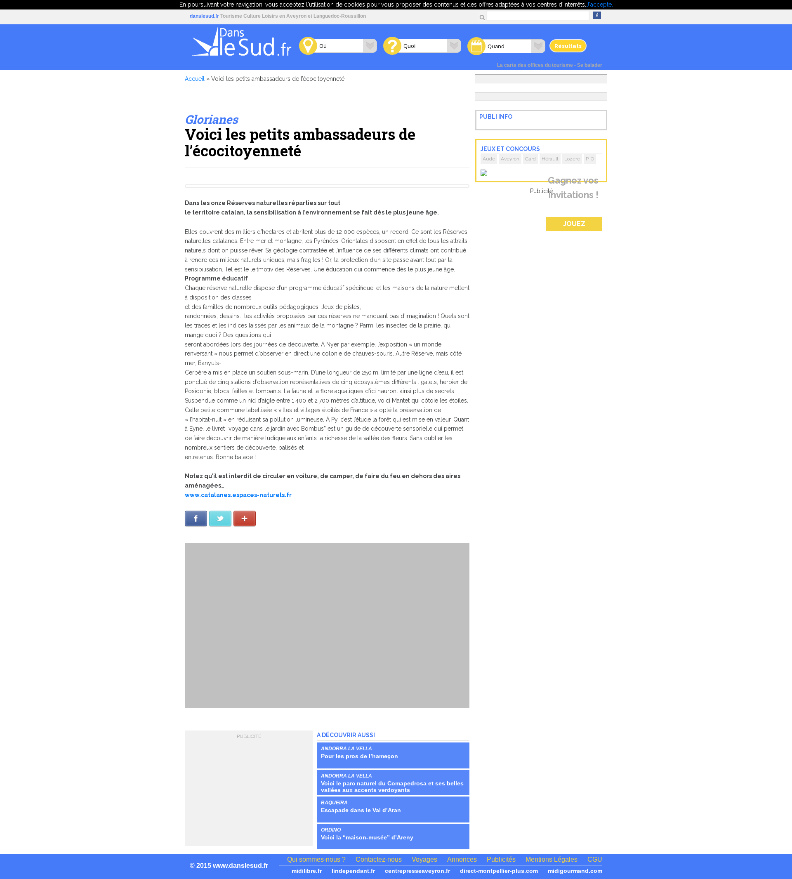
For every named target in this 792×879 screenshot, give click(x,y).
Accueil (195, 78)
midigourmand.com (575, 870)
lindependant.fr (353, 870)
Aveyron (510, 159)
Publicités (501, 859)
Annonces (462, 859)
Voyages (424, 859)
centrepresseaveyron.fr (417, 870)
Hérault (550, 159)
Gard (530, 159)
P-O (590, 159)
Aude (489, 159)
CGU (594, 859)
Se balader (589, 65)
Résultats (568, 45)
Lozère (572, 159)
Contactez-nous (379, 859)
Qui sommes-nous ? (316, 859)
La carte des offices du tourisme (535, 65)
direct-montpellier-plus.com (499, 870)
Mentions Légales (552, 859)
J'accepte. (599, 4)
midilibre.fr (307, 870)
